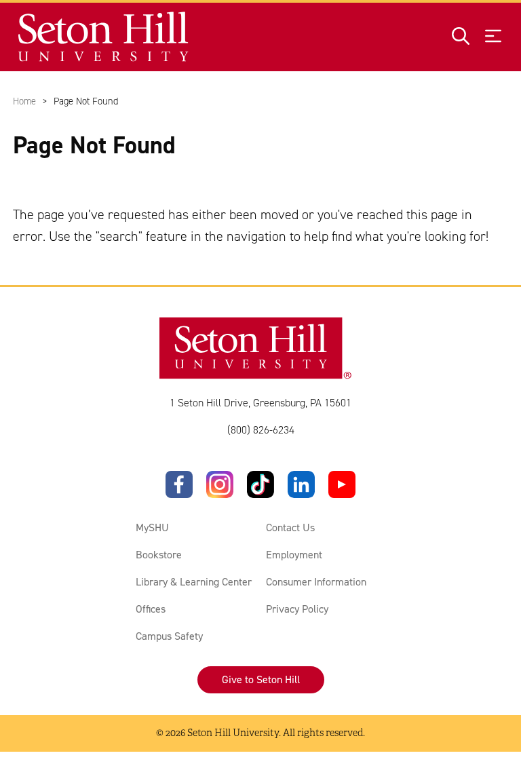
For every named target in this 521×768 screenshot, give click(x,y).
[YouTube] (341, 484)
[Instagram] (219, 484)
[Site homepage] (104, 37)
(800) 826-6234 (260, 430)
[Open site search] (461, 37)
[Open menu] (493, 37)
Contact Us (290, 527)
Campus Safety (169, 636)
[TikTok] (260, 484)
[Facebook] (179, 484)
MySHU (152, 527)
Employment (294, 555)
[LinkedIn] (301, 484)
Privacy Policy (297, 609)
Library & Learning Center (194, 582)
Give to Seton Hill (261, 679)
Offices (151, 609)
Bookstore (159, 555)
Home (24, 101)
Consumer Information (316, 582)
